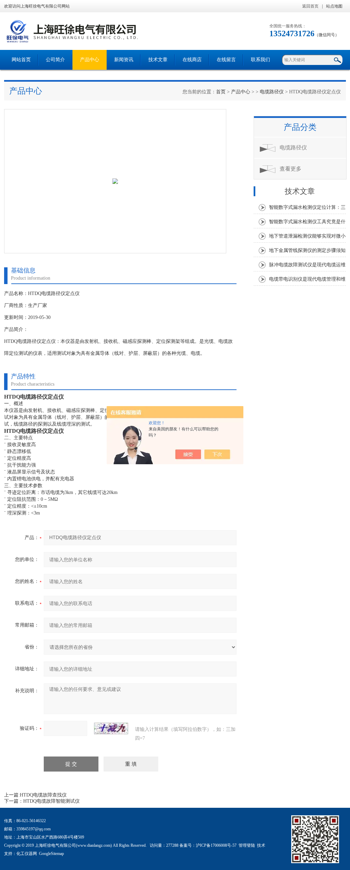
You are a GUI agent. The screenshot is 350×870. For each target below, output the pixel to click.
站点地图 (334, 6)
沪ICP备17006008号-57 (216, 845)
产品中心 (89, 59)
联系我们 (260, 59)
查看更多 (290, 169)
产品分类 (300, 127)
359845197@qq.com (33, 829)
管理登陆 (247, 845)
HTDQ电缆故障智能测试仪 (51, 801)
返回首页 (310, 6)
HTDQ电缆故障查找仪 (43, 795)
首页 (221, 91)
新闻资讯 (123, 59)
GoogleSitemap (51, 853)
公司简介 (55, 59)
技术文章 (157, 59)
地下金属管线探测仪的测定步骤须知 (307, 250)
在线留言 (226, 59)
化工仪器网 (26, 853)
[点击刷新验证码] (111, 728)
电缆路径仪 (272, 91)
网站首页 (21, 59)
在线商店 (192, 59)
